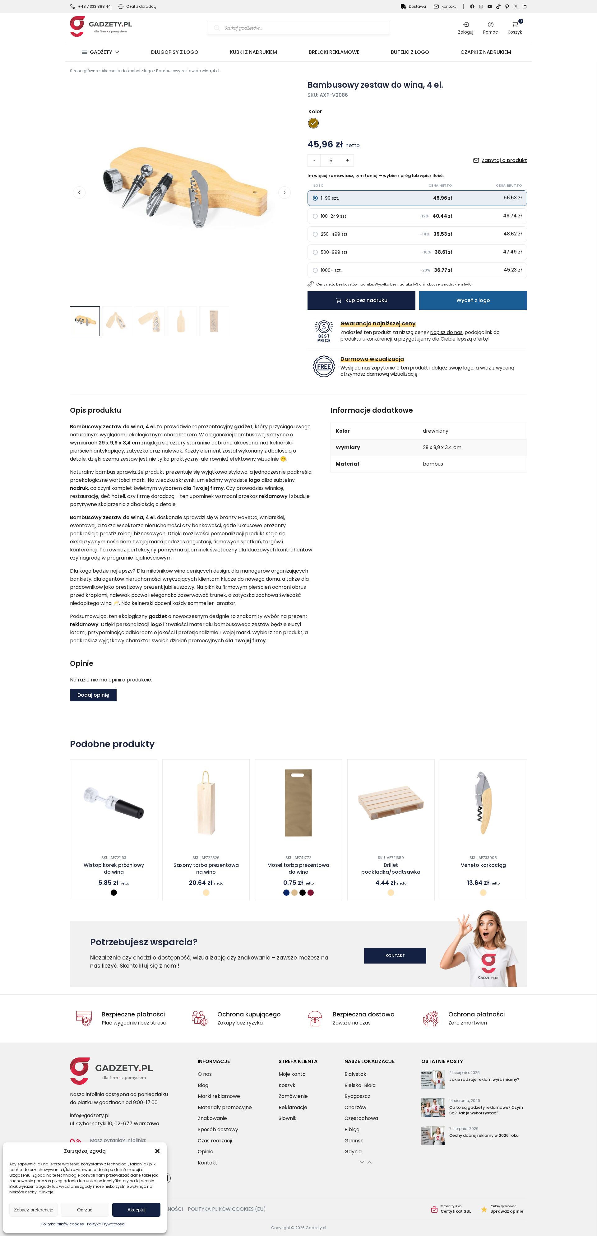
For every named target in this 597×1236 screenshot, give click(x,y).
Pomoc (490, 32)
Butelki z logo (410, 52)
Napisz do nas (446, 332)
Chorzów (355, 1107)
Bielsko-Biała (360, 1085)
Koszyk (515, 28)
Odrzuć (84, 1209)
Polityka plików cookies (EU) (227, 1209)
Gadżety (101, 52)
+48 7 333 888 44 (94, 6)
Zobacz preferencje (33, 1209)
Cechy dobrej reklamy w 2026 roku (484, 1135)
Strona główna (84, 70)
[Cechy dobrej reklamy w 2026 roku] (433, 1136)
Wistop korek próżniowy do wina (114, 869)
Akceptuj (136, 1209)
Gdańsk (354, 1140)
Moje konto (292, 1074)
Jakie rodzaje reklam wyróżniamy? (484, 1079)
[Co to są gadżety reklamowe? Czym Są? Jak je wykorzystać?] (433, 1108)
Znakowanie (212, 1118)
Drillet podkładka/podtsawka (390, 869)
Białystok (355, 1074)
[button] (157, 1151)
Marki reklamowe (219, 1096)
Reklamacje (293, 1107)
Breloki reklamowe (334, 52)
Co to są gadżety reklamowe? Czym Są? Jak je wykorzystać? (486, 1110)
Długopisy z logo (174, 52)
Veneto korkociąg (483, 865)
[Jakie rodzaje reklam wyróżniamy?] (433, 1080)
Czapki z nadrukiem (485, 52)
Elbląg (352, 1129)
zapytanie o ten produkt (400, 368)
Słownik (288, 1118)
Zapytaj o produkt (504, 160)
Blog (203, 1085)
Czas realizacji (215, 1140)
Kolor (315, 111)
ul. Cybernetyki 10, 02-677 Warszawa (114, 1123)
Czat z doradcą (141, 6)
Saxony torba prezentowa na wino (206, 869)
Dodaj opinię (93, 695)
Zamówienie (293, 1096)
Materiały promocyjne (225, 1107)
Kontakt (449, 6)
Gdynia (353, 1151)
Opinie (205, 1151)
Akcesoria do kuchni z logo (127, 70)
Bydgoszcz (357, 1096)
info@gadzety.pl (89, 1115)
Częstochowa (361, 1118)
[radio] (313, 123)
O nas (205, 1074)
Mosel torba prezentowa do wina (298, 869)
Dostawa (417, 6)
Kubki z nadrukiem (253, 52)
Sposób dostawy (218, 1129)
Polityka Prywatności (106, 1224)
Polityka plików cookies (62, 1224)
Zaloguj (465, 32)
